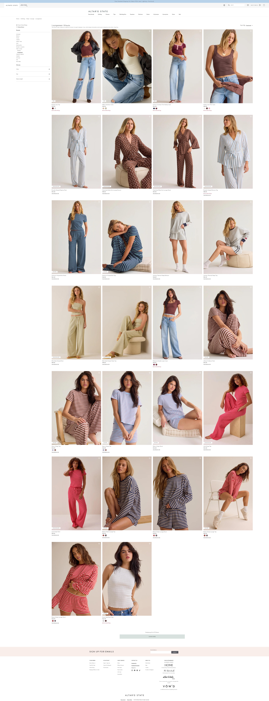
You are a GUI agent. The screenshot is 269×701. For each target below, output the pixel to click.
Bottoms (140, 14)
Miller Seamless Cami (107, 104)
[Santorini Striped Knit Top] (127, 237)
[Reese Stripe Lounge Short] (177, 493)
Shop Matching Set (55, 193)
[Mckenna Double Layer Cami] (177, 322)
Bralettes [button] (19, 50)
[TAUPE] (103, 108)
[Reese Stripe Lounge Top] (127, 493)
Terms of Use (123, 699)
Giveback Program (135, 665)
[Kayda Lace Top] (76, 66)
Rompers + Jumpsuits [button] (20, 46)
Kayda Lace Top (56, 104)
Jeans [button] (17, 43)
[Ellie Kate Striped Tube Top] (127, 322)
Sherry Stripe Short (158, 446)
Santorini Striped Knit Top (109, 275)
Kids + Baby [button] (18, 61)
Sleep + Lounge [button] (19, 48)
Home (173, 14)
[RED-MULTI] (103, 535)
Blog (146, 665)
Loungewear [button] (20, 52)
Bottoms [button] (17, 36)
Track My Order (92, 665)
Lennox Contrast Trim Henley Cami (162, 104)
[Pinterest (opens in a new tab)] (137, 670)
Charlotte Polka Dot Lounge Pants (162, 190)
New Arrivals (91, 14)
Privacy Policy (129, 699)
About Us (147, 660)
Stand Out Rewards (107, 665)
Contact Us (134, 660)
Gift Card (119, 672)
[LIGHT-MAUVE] (209, 108)
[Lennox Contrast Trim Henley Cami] (177, 66)
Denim (148, 14)
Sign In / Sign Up (106, 663)
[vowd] (169, 686)
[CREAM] (106, 108)
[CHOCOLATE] (53, 108)
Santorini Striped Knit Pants (59, 275)
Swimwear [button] (18, 57)
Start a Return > (92, 663)
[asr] (169, 670)
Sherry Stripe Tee (56, 446)
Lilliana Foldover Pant (209, 361)
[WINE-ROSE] (156, 108)
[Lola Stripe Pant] (76, 493)
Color (17, 69)
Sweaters (132, 14)
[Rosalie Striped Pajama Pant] (76, 152)
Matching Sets (123, 14)
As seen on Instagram (149, 669)
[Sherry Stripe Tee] (76, 408)
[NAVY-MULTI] (106, 535)
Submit (175, 652)
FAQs (118, 663)
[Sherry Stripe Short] (177, 408)
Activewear (156, 14)
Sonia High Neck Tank (108, 617)
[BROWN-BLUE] (156, 364)
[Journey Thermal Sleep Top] (228, 237)
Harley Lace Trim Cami (209, 104)
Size (17, 74)
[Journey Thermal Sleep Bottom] (177, 237)
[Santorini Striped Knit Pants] (76, 237)
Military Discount (120, 665)
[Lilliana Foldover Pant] (228, 322)
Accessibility (119, 674)
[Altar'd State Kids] (169, 677)
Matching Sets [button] (19, 45)
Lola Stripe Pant (56, 531)
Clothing (100, 14)
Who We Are (147, 663)
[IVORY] (55, 108)
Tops (114, 14)
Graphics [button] (18, 39)
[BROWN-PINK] (55, 450)
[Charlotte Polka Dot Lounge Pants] (177, 152)
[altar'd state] (98, 11)
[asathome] (169, 664)
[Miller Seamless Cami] (127, 66)
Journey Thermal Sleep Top (211, 275)
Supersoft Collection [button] (20, 54)
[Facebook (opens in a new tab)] (134, 670)
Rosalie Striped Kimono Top (211, 190)
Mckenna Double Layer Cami (160, 361)
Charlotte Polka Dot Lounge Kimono (111, 190)
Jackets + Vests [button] (19, 41)
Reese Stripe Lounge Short (160, 531)
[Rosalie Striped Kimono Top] (228, 152)
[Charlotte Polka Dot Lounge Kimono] (127, 152)
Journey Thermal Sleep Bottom (161, 275)
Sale (180, 14)
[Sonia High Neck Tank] (127, 579)
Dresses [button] (17, 37)
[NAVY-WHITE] (154, 108)
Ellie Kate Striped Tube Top (109, 361)
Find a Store (21, 27)
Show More (152, 636)
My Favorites (105, 667)
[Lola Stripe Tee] (228, 408)
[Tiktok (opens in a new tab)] (140, 670)
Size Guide (119, 667)
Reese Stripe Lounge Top (108, 531)
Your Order (92, 660)
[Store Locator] (224, 5)
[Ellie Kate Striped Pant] (76, 322)
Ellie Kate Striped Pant (57, 361)
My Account (106, 660)
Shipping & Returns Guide (94, 669)
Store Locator (119, 669)
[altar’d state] (11, 5)
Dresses (107, 14)
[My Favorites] (248, 5)
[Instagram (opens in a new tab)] (132, 670)
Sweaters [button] (18, 56)
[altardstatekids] (24, 5)
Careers (146, 667)
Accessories (165, 14)
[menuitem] (91, 14)
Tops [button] (17, 59)
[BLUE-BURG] (53, 450)
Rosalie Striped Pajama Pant (59, 190)
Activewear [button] (18, 34)
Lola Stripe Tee (207, 446)
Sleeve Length (19, 79)
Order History (92, 667)
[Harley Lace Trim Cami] (228, 66)
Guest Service (120, 660)
